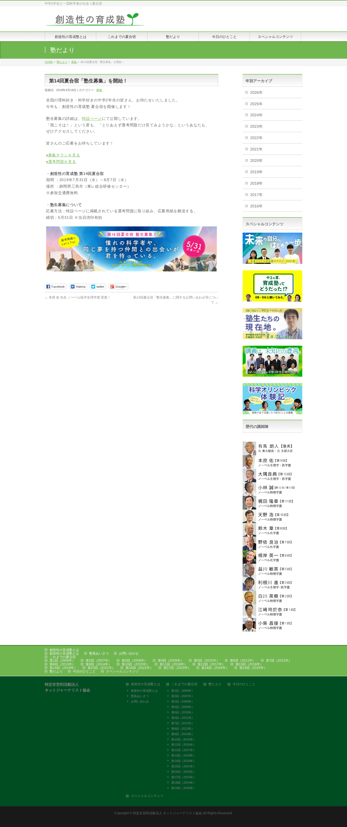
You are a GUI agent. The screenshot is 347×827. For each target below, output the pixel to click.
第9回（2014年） (98, 664)
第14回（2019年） (63, 668)
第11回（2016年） (173, 664)
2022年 (256, 138)
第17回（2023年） (177, 668)
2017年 (256, 195)
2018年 (256, 183)
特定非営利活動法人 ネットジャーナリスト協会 (167, 813)
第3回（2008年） (134, 660)
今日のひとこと (84, 671)
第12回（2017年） (211, 664)
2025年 (256, 104)
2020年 (256, 160)
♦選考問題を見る (61, 161)
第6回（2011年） (243, 660)
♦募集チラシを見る (63, 155)
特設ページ (92, 118)
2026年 (256, 92)
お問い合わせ (129, 653)
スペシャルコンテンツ (122, 671)
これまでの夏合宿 (63, 657)
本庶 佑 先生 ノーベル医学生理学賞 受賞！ (78, 297)
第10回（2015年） (135, 664)
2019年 (256, 172)
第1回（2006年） (62, 660)
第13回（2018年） (249, 664)
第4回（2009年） (171, 660)
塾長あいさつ (99, 653)
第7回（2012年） (279, 660)
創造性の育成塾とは (64, 650)
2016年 (256, 206)
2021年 (256, 149)
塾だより (56, 671)
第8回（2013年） (62, 664)
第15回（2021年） (101, 668)
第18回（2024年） (215, 668)
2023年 (256, 126)
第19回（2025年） (253, 668)
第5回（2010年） (207, 660)
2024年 (256, 115)
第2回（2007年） (98, 660)
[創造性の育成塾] (95, 21)
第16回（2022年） (139, 668)
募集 (99, 90)
